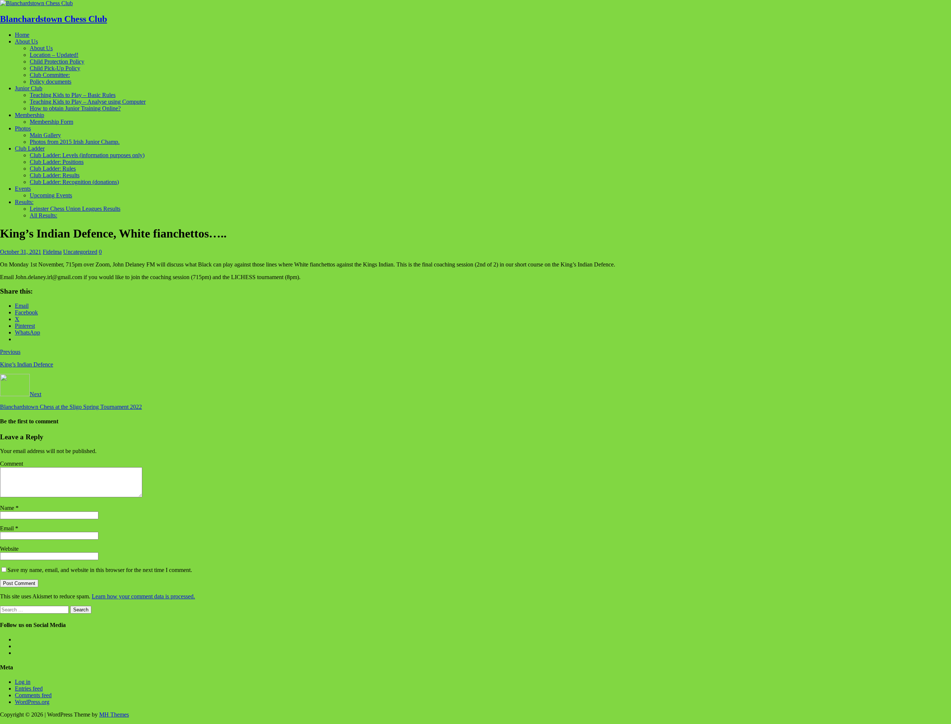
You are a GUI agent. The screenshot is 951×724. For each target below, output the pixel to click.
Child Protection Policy (57, 61)
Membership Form (51, 122)
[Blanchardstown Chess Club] (36, 3)
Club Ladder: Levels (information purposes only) (87, 155)
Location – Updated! (54, 55)
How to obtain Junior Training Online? (75, 108)
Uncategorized (80, 252)
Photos (23, 128)
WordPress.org (32, 702)
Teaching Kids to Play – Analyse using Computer (88, 101)
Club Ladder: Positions (57, 162)
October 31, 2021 (20, 252)
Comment (11, 463)
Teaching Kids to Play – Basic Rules (73, 95)
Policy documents (50, 81)
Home (22, 35)
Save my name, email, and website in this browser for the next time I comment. (99, 570)
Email (7, 528)
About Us (26, 41)
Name (8, 508)
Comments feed (33, 695)
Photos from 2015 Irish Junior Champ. (75, 142)
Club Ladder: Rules (53, 168)
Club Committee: (50, 75)
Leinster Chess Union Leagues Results (75, 209)
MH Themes (114, 714)
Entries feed (29, 688)
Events (23, 188)
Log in (22, 682)
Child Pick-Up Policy (55, 68)
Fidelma (52, 252)
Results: (24, 202)
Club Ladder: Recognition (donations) (74, 182)
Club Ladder (30, 148)
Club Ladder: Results (54, 175)
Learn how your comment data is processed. (143, 596)
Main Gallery (45, 135)
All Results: (43, 215)
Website (9, 549)
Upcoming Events (51, 195)
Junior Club (28, 88)
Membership (29, 115)
